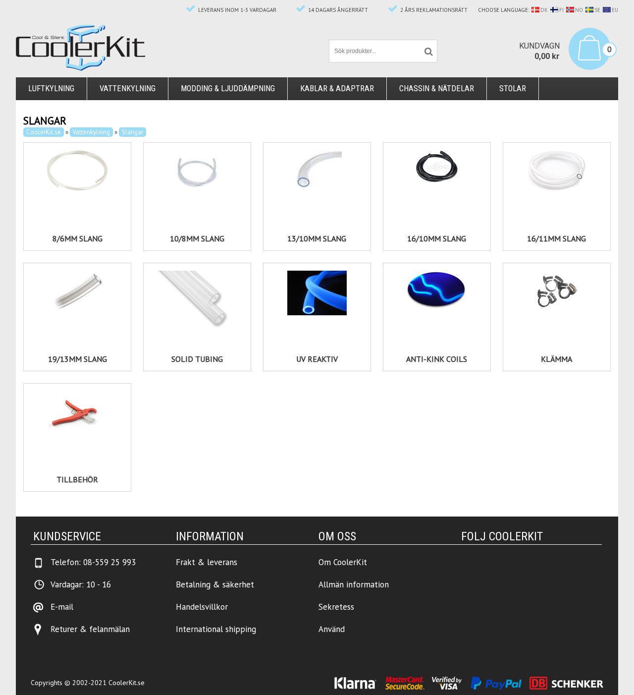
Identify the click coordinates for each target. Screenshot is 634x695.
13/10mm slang (316, 238)
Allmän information (353, 584)
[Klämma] (557, 293)
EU (615, 9)
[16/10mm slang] (437, 166)
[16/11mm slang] (557, 170)
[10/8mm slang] (197, 172)
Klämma (556, 358)
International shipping (216, 629)
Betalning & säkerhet (215, 584)
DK (544, 9)
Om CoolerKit (342, 562)
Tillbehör (77, 479)
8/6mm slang (78, 238)
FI (561, 9)
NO (579, 9)
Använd (331, 629)
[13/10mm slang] (317, 168)
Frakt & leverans (206, 562)
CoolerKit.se (43, 132)
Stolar (512, 88)
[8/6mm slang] (77, 170)
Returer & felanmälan (90, 629)
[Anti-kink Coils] (437, 290)
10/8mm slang (197, 238)
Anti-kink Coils (436, 358)
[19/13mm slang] (77, 293)
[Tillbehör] (77, 413)
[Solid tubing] (197, 300)
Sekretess (336, 606)
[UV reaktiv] (317, 293)
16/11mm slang (556, 238)
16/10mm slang (436, 238)
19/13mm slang (77, 358)
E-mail (62, 606)
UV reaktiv (317, 358)
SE (597, 9)
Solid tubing (197, 358)
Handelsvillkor (202, 606)
